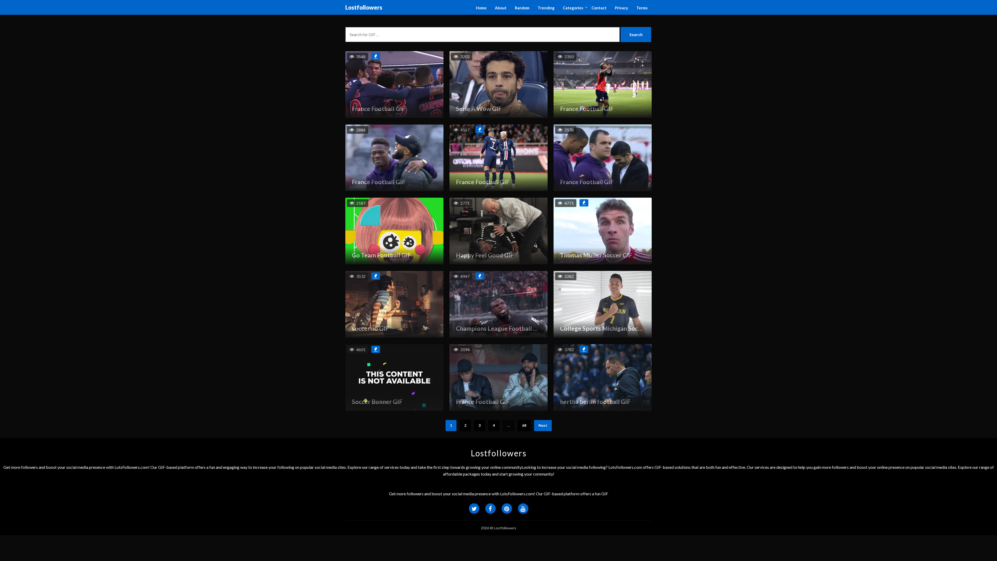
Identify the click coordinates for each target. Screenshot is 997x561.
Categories (573, 7)
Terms (642, 7)
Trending (546, 7)
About (501, 7)
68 (524, 425)
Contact (599, 7)
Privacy (621, 7)
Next (542, 425)
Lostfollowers (363, 7)
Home (481, 7)
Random (522, 7)
